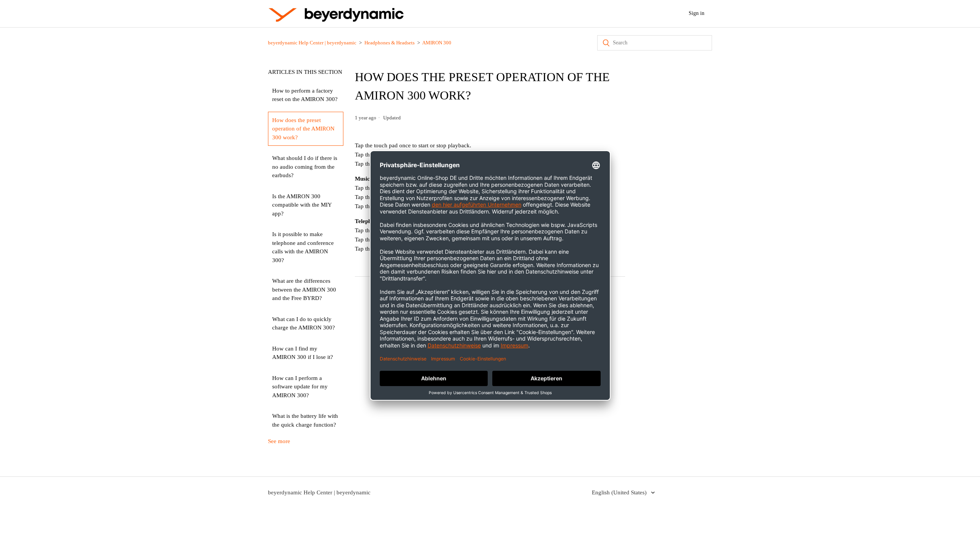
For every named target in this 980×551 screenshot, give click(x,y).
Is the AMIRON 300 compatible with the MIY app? (302, 205)
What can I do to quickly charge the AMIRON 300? (303, 323)
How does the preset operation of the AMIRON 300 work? (303, 128)
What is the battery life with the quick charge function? (305, 420)
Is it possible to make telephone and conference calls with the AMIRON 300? (303, 247)
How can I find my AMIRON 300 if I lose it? (302, 353)
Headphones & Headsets (389, 43)
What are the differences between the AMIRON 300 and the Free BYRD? (304, 289)
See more (279, 441)
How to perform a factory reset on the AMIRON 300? (305, 95)
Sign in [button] (696, 13)
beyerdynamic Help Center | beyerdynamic (312, 43)
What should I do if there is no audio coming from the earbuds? (304, 166)
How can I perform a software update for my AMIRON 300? (300, 386)
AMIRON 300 (436, 43)
